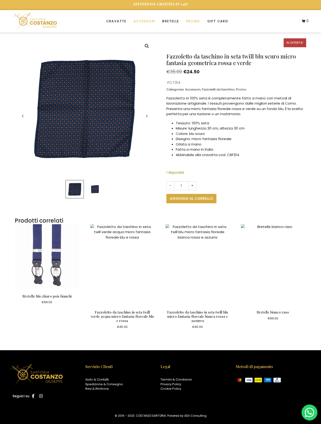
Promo (193, 21)
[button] (147, 46)
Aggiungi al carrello (191, 198)
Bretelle (170, 21)
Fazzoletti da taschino (218, 89)
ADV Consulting (195, 416)
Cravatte (116, 21)
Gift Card (217, 21)
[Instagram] (40, 396)
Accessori (144, 21)
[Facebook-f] (33, 396)
